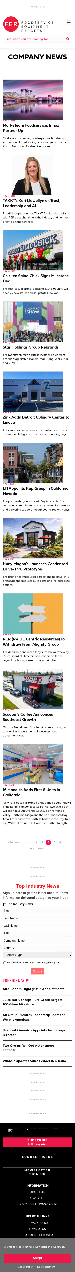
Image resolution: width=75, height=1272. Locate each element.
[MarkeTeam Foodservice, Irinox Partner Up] (33, 99)
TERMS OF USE (37, 1229)
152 (32, 849)
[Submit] (68, 39)
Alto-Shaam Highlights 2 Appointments (33, 989)
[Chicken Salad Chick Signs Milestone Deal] (33, 250)
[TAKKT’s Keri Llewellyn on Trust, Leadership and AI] (33, 174)
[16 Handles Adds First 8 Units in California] (33, 764)
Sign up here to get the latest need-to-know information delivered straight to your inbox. (36, 895)
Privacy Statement (45, 1267)
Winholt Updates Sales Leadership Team (34, 1061)
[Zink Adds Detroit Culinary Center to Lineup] (33, 391)
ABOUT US (37, 1192)
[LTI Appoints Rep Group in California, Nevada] (33, 462)
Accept (37, 1258)
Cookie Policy (25, 1267)
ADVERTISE (37, 1198)
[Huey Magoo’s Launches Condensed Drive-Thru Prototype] (33, 538)
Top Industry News (20, 904)
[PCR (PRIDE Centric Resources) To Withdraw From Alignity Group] (33, 613)
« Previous (13, 842)
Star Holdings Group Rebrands (31, 348)
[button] (37, 1142)
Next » (41, 849)
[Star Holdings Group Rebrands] (33, 321)
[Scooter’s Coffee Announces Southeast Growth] (33, 688)
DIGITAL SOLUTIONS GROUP (38, 1204)
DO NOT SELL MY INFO (37, 1235)
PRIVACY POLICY (38, 1223)
